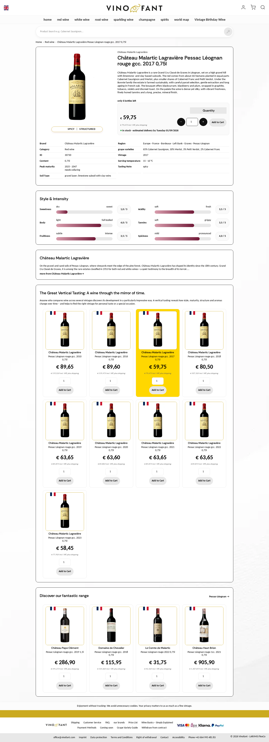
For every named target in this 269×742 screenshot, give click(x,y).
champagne (147, 20)
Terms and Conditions (121, 737)
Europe (146, 143)
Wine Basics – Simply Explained (157, 722)
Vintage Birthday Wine (210, 20)
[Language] (6, 7)
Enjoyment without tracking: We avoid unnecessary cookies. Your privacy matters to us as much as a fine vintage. (134, 706)
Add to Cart (218, 122)
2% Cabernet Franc (210, 149)
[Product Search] (262, 8)
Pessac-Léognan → (219, 596)
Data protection (98, 737)
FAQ (107, 722)
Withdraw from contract (154, 727)
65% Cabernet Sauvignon (156, 149)
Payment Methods (86, 727)
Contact (164, 737)
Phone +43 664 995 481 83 (202, 737)
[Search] (228, 31)
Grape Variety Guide (127, 727)
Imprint (83, 737)
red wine (63, 20)
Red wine (49, 42)
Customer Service (92, 722)
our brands (119, 722)
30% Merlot (176, 149)
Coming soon (106, 727)
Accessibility (178, 737)
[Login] (243, 8)
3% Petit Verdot (191, 149)
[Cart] (253, 8)
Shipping (75, 722)
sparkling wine (123, 20)
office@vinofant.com (64, 737)
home (48, 20)
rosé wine (101, 20)
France (155, 143)
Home (39, 42)
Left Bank (177, 143)
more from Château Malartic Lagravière (62, 273)
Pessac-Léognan (201, 143)
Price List (133, 722)
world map (181, 20)
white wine (81, 20)
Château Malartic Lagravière (132, 52)
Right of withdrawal (146, 737)
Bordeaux (166, 143)
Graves (187, 143)
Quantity (209, 110)
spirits (165, 20)
